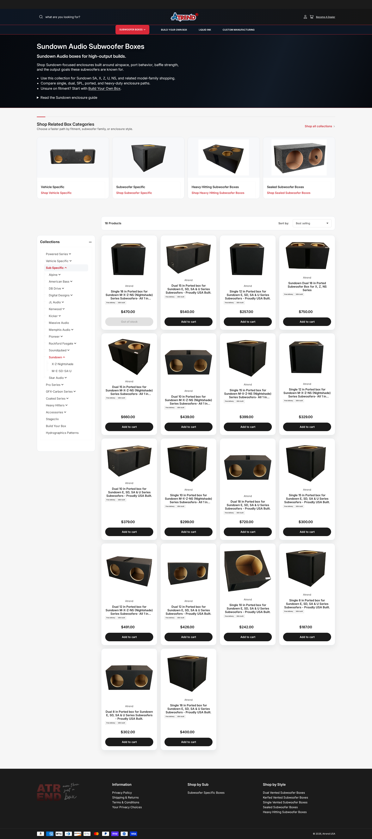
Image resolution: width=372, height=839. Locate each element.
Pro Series (53, 385)
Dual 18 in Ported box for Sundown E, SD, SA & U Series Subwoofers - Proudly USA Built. (248, 505)
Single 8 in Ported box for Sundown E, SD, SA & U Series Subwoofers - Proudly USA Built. (307, 604)
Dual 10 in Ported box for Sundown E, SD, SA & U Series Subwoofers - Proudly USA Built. (129, 492)
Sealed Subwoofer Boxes (280, 807)
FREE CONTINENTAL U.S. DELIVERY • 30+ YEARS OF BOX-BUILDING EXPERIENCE (283, 4)
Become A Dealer (325, 16)
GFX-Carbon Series (59, 391)
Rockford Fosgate (61, 343)
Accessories (55, 412)
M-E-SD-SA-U (61, 371)
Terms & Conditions (125, 802)
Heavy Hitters (55, 405)
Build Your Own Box (104, 88)
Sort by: (283, 223)
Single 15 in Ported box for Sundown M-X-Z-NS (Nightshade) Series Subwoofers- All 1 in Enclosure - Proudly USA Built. (247, 394)
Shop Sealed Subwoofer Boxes (288, 193)
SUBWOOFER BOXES (131, 29)
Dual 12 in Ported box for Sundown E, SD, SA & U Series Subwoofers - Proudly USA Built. (188, 610)
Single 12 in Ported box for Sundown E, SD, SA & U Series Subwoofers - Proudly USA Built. (248, 295)
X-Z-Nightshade (62, 364)
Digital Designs (59, 295)
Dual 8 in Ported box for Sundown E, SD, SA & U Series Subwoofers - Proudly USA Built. (129, 715)
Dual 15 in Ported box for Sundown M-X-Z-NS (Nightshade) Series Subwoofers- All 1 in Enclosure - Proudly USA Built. (129, 390)
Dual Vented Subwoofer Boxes (284, 792)
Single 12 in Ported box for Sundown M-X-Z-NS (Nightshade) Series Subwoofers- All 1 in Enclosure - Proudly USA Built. (307, 393)
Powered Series (57, 254)
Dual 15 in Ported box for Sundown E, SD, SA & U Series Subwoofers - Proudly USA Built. (188, 289)
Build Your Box (56, 426)
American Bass (59, 281)
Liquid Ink (205, 29)
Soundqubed (58, 350)
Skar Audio (57, 378)
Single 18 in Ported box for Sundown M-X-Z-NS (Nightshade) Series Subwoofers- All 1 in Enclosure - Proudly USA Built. (129, 295)
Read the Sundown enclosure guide (68, 97)
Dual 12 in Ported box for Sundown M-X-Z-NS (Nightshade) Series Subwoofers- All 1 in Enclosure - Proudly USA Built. (129, 610)
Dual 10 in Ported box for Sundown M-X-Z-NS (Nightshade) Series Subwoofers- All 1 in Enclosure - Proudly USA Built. (188, 400)
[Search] (41, 17)
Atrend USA (328, 833)
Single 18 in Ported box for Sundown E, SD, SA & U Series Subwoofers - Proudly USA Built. (188, 709)
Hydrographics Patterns (62, 433)
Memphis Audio (60, 330)
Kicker (54, 316)
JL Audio (55, 302)
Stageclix (52, 419)
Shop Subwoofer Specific (134, 193)
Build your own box (174, 29)
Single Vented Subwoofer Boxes (285, 802)
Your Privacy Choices (127, 807)
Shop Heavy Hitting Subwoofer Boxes (218, 193)
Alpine (53, 275)
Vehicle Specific (57, 261)
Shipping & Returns (125, 797)
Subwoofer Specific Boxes (206, 792)
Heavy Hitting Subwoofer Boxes (285, 812)
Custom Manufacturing (239, 29)
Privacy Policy (122, 792)
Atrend (129, 285)
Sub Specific (55, 268)
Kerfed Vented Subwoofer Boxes (285, 797)
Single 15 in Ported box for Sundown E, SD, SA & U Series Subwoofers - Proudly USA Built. (307, 498)
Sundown (56, 357)
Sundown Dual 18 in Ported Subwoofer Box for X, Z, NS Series (307, 286)
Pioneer (54, 336)
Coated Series (56, 398)
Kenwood (55, 309)
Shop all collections (318, 126)
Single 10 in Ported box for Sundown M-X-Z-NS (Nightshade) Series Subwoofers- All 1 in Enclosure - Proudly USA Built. (188, 498)
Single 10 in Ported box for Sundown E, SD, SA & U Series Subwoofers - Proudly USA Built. (248, 608)
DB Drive (55, 288)
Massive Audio (59, 323)
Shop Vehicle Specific (56, 193)
